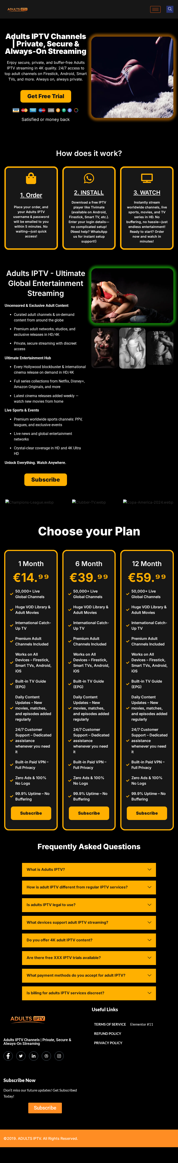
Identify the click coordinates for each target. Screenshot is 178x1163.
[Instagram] (59, 1056)
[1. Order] (31, 178)
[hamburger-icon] (155, 9)
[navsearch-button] (169, 9)
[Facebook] (8, 1056)
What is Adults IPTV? (46, 869)
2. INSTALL (89, 192)
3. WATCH (147, 192)
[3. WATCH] (147, 178)
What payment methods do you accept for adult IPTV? (76, 975)
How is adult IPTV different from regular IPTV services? (77, 887)
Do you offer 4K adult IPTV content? (59, 940)
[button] (89, 870)
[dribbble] (46, 1056)
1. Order (31, 195)
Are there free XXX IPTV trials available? (64, 957)
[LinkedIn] (33, 1056)
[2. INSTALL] (89, 178)
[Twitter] (20, 1056)
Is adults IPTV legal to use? (51, 904)
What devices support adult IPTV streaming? (67, 922)
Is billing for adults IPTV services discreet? (65, 993)
